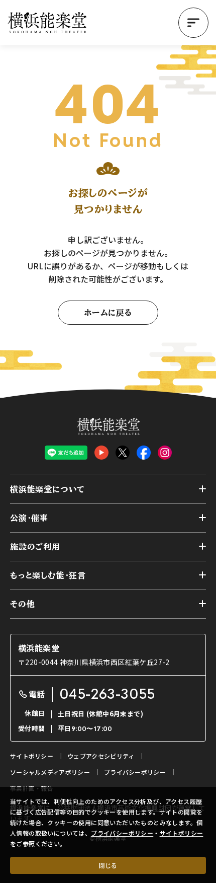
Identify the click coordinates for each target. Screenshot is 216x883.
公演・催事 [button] (29, 518)
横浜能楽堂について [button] (47, 489)
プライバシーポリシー (122, 833)
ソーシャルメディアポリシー (50, 772)
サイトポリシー (181, 833)
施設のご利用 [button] (35, 547)
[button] (193, 23)
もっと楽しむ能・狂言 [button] (48, 575)
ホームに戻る (108, 313)
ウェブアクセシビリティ (100, 756)
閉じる (108, 865)
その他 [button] (22, 604)
